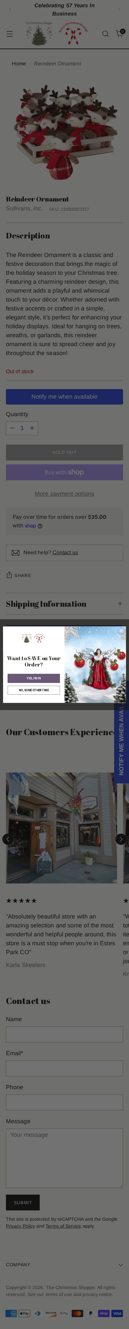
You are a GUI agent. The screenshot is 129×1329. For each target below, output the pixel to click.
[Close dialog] (121, 631)
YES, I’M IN (33, 678)
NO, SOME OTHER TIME (34, 690)
